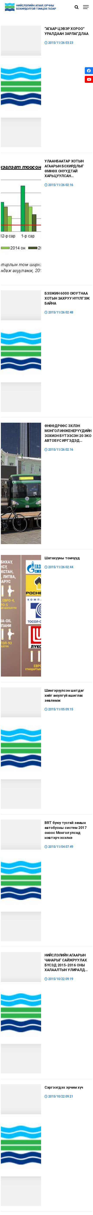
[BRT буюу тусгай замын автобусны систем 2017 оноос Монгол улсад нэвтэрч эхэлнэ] (21, 880)
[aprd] (31, 7)
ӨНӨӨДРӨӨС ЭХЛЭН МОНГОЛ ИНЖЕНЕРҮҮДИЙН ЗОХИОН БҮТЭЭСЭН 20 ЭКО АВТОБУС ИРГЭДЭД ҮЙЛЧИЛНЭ (68, 436)
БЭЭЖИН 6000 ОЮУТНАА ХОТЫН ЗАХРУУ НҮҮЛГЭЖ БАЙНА (67, 298)
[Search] (76, 7)
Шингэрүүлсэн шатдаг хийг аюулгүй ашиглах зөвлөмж (64, 695)
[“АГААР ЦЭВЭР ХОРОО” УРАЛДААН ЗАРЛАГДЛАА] (21, 86)
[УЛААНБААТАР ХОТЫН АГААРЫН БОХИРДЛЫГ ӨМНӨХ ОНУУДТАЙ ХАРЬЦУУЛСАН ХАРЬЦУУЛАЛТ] (21, 219)
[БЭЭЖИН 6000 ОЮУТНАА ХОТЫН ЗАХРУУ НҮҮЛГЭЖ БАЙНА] (21, 351)
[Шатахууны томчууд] (21, 616)
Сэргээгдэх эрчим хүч (64, 1087)
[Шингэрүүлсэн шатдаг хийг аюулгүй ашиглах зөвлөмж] (21, 748)
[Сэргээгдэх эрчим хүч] (21, 1145)
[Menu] (86, 7)
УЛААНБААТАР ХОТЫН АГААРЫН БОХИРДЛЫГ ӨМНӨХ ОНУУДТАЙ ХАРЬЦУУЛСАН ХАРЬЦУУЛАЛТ (64, 171)
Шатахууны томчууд (62, 558)
